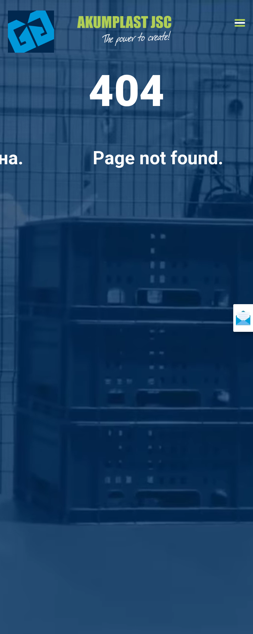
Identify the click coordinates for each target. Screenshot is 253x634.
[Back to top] (236, 617)
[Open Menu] (240, 22)
